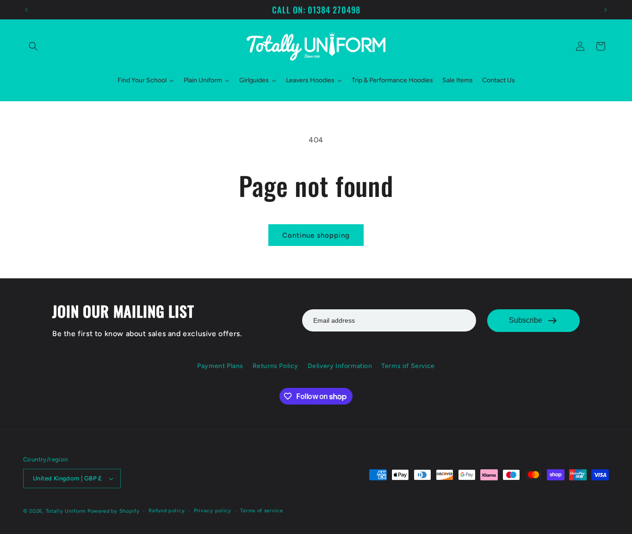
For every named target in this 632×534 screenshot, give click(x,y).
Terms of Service (408, 366)
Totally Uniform (66, 511)
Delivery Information (340, 366)
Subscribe (525, 320)
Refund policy (167, 511)
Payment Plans (220, 366)
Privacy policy (212, 511)
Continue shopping (316, 235)
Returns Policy (275, 366)
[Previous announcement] (26, 9)
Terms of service (261, 511)
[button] (33, 46)
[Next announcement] (605, 9)
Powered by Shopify (113, 511)
